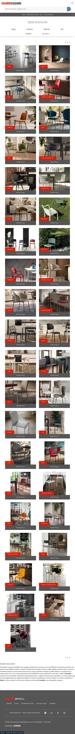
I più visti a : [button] (46, 34)
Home (23, 14)
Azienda (9, 703)
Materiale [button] (47, 29)
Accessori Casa (41, 703)
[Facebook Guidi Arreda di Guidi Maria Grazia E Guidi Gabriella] (58, 713)
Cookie (8, 733)
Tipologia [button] (28, 34)
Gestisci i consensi (17, 733)
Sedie (41, 14)
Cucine (16, 703)
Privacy (3, 733)
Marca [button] (14, 29)
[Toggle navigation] (72, 3)
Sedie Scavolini (48, 14)
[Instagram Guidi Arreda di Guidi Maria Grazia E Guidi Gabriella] (64, 713)
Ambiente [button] (30, 29)
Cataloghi (52, 703)
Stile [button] (62, 29)
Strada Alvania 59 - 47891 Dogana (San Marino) (25, 713)
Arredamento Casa (32, 14)
